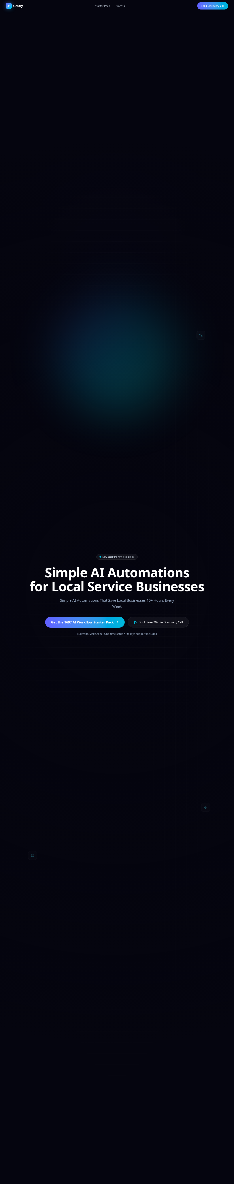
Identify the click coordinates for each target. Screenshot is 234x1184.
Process (120, 6)
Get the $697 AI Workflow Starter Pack (82, 622)
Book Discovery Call (212, 5)
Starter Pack (102, 6)
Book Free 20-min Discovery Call (161, 622)
